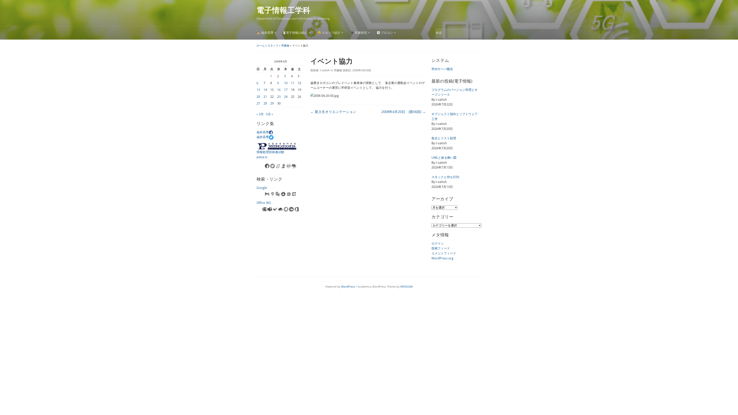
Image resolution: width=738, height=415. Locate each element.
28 (265, 103)
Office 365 (264, 203)
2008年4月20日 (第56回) (403, 111)
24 (286, 97)
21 (265, 97)
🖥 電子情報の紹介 (295, 33)
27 (258, 103)
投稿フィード (440, 248)
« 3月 (260, 114)
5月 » (269, 114)
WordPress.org (442, 258)
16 (279, 90)
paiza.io (262, 157)
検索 (477, 33)
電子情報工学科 (283, 10)
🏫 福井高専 (265, 33)
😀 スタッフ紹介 (328, 33)
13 (258, 90)
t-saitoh (325, 70)
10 (286, 83)
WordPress (348, 286)
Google (262, 188)
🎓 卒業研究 (358, 33)
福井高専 (263, 132)
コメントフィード (443, 253)
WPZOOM (406, 286)
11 (292, 83)
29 (272, 103)
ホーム (261, 45)
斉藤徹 (285, 45)
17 (286, 90)
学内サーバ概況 (442, 69)
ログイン (437, 243)
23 (279, 97)
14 (265, 90)
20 (258, 97)
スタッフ (273, 45)
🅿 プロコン (385, 33)
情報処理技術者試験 (270, 152)
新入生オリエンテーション (333, 111)
